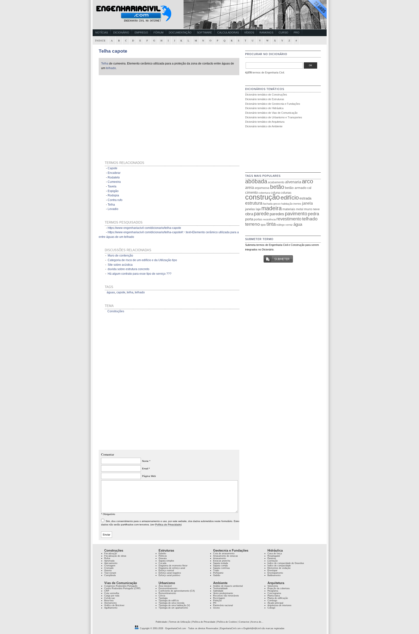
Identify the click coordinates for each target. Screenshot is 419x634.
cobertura (264, 192)
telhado (111, 68)
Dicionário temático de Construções (266, 94)
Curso (283, 32)
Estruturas (166, 550)
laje (258, 209)
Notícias (101, 32)
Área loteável (165, 586)
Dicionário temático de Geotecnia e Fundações (272, 103)
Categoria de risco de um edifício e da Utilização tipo (142, 260)
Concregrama (274, 593)
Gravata (163, 558)
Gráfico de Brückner (114, 605)
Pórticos (163, 556)
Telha (104, 63)
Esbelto (162, 553)
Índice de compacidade (279, 565)
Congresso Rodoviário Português (120, 586)
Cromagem (109, 565)
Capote (112, 168)
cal (309, 188)
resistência (269, 219)
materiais (288, 209)
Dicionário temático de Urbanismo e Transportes (273, 117)
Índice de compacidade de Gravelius (285, 563)
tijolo (263, 224)
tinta (271, 224)
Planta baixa (273, 595)
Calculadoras (228, 32)
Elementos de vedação (278, 568)
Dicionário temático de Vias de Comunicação (271, 112)
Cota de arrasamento (223, 553)
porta (249, 219)
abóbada (256, 181)
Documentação (180, 32)
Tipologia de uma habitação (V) (174, 605)
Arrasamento (219, 558)
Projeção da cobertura (278, 588)
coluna (275, 192)
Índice (100, 40)
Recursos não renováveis (226, 595)
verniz (289, 224)
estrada (305, 198)
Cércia (162, 595)
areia (249, 187)
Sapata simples (166, 561)
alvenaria (293, 182)
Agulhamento (110, 608)
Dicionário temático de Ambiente (263, 126)
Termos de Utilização (179, 622)
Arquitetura (275, 583)
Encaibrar (114, 173)
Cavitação (272, 561)
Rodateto (114, 177)
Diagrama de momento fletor (173, 565)
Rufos (107, 558)
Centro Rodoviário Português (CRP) (122, 588)
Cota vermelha (111, 593)
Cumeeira (114, 182)
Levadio (113, 209)
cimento (251, 192)
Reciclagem (219, 598)
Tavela (112, 186)
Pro (296, 32)
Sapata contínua (221, 568)
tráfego (280, 224)
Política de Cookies (227, 622)
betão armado (295, 188)
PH (214, 603)
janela (307, 203)
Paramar (271, 558)
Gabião (216, 575)
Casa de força (274, 553)
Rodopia (113, 195)
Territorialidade (220, 588)
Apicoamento (110, 563)
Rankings (266, 32)
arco (307, 181)
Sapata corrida (220, 565)
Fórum (158, 32)
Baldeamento (274, 575)
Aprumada (109, 561)
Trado (216, 570)
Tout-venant (110, 573)
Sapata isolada (220, 563)
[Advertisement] (145, 112)
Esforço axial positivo (169, 575)
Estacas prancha (221, 561)
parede (261, 213)
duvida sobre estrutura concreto (128, 269)
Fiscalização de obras (115, 556)
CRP (106, 591)
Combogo (272, 600)
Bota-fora (108, 600)
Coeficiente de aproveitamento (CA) (177, 591)
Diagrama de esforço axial (172, 568)
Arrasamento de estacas (225, 556)
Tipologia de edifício (169, 600)
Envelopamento (275, 573)
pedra (313, 213)
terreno (252, 224)
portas (258, 219)
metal (299, 209)
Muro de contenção (120, 255)
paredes (277, 214)
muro (308, 209)
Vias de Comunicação (120, 583)
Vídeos (249, 32)
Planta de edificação (277, 598)
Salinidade (218, 591)
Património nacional (223, 605)
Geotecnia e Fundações (230, 550)
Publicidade (161, 622)
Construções (115, 311)
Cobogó (271, 608)
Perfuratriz (218, 573)
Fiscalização (110, 553)
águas (111, 292)
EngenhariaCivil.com (175, 628)
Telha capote (113, 51)
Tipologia (163, 598)
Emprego (141, 32)
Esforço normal (166, 570)
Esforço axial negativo (170, 573)
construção (262, 197)
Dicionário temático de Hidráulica (264, 108)
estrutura (253, 203)
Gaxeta (108, 570)
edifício (290, 197)
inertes (297, 203)
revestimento (288, 219)
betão (277, 187)
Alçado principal (275, 603)
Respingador (273, 556)
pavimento (296, 213)
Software (204, 32)
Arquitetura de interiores (279, 605)
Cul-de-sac (109, 598)
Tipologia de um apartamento (173, 608)
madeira (271, 208)
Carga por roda (111, 595)
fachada (268, 203)
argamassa (262, 188)
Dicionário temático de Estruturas (264, 99)
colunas (286, 192)
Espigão (113, 191)
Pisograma (272, 591)
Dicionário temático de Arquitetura (264, 121)
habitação (287, 203)
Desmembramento (168, 588)
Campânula (110, 575)
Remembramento (167, 593)
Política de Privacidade (168, 524)
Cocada (162, 563)
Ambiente (220, 583)
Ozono (216, 608)
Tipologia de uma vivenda (171, 603)
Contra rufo (115, 200)
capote (120, 292)
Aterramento (110, 603)
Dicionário (121, 32)
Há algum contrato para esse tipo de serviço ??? (139, 273)
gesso (277, 203)
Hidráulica (275, 550)
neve (316, 209)
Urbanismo (167, 583)
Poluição (217, 600)
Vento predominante (223, 593)
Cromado (108, 568)
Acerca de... (257, 622)
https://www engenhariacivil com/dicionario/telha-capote (144, 228)
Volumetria (272, 586)
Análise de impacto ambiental (228, 586)
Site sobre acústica (120, 264)
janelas (250, 209)
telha (130, 292)
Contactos (244, 622)
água (297, 224)
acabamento (276, 182)
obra (249, 213)
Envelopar (272, 570)
